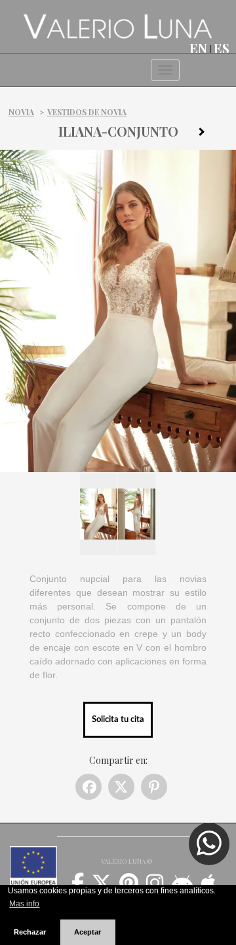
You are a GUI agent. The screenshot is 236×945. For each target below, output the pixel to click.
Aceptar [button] (87, 932)
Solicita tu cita (118, 719)
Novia (21, 112)
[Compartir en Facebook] (88, 787)
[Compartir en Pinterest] (154, 787)
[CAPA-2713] (206, 134)
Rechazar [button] (30, 932)
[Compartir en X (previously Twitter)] (121, 787)
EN (198, 48)
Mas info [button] (24, 903)
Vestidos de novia (87, 112)
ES (221, 48)
